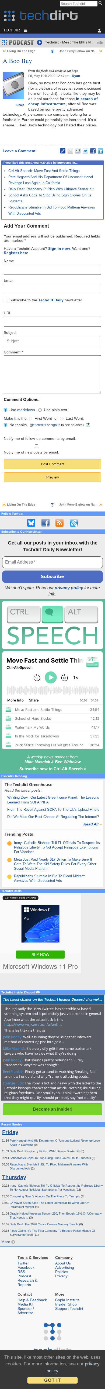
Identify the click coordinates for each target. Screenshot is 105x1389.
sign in (55, 425)
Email (8, 280)
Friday (10, 1132)
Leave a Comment (19, 151)
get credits (38, 425)
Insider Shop (66, 1304)
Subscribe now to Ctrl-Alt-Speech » (52, 768)
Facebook (26, 1267)
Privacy (61, 1276)
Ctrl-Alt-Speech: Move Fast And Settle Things (44, 171)
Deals (20, 105)
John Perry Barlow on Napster (80, 51)
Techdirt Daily (51, 300)
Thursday (14, 1177)
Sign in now (59, 248)
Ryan (76, 76)
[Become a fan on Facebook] (45, 523)
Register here (16, 253)
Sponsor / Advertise (26, 1310)
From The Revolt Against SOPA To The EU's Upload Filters (53, 809)
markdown (26, 410)
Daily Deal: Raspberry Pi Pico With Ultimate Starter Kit (51, 189)
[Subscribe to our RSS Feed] (59, 523)
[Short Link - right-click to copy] (62, 150)
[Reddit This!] (77, 150)
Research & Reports (27, 1282)
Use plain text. (56, 410)
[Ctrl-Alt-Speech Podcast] (52, 625)
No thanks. (18, 425)
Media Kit (25, 1304)
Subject (10, 332)
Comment (13, 352)
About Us (63, 1263)
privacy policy (69, 588)
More (6, 1242)
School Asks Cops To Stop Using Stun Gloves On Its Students (51, 1158)
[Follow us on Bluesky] (31, 523)
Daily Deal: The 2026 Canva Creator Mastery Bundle (44, 1224)
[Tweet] (85, 150)
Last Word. (75, 418)
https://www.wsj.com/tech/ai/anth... (33, 1024)
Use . (22, 410)
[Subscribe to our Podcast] (74, 523)
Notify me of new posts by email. (31, 452)
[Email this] (70, 150)
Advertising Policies (64, 1269)
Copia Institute (67, 1300)
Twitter (23, 1263)
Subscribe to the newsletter (45, 300)
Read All (92, 824)
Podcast (24, 1276)
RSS (21, 1272)
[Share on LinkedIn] (100, 150)
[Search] (101, 3)
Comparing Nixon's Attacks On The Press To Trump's (45, 1196)
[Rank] (9, 843)
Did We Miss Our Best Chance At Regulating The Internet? (53, 817)
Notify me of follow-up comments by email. (40, 438)
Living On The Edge (21, 51)
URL (7, 313)
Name (9, 261)
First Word (43, 418)
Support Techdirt (69, 1308)
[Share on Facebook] (93, 150)
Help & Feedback (32, 1300)
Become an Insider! (52, 1109)
